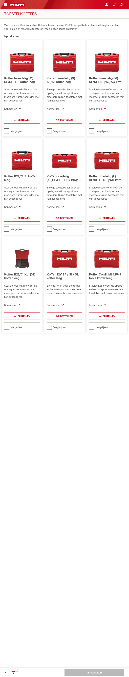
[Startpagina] (17, 5)
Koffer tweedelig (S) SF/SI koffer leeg (61, 80)
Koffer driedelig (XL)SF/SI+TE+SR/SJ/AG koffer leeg (64, 178)
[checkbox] (22, 131)
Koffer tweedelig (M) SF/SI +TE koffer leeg (19, 80)
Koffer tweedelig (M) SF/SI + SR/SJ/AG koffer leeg (106, 80)
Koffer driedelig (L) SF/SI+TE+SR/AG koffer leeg (106, 178)
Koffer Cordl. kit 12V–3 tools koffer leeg (105, 276)
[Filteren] (13, 672)
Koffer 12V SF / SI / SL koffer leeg (63, 276)
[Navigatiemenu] (5, 4)
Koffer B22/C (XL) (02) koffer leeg (19, 276)
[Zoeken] (121, 4)
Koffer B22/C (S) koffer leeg (20, 178)
